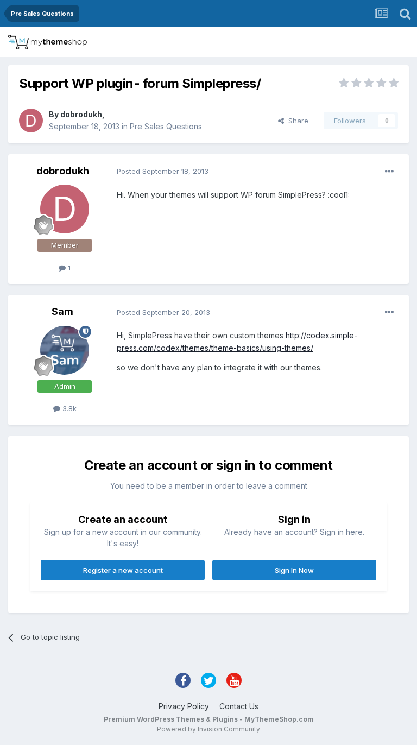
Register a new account (123, 570)
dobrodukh (81, 114)
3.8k (68, 408)
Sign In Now (294, 570)
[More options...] (389, 171)
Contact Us (238, 706)
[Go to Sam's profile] (64, 350)
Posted (162, 171)
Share (296, 120)
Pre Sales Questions (166, 126)
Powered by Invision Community (208, 729)
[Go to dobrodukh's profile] (31, 120)
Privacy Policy (184, 706)
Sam (62, 311)
